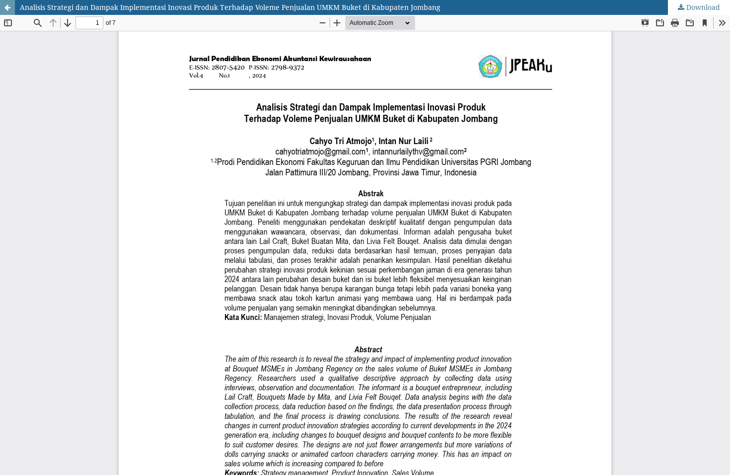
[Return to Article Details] (7, 7)
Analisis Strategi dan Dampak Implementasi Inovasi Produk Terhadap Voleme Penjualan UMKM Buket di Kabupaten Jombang (230, 7)
